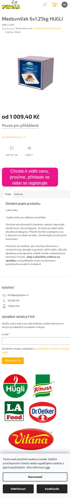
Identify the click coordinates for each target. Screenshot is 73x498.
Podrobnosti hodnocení (47, 28)
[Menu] (64, 4)
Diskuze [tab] (18, 194)
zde (47, 467)
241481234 (13, 300)
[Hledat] (45, 4)
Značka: (13, 32)
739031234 (13, 306)
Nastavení (35, 477)
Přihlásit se (13, 360)
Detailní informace (12, 137)
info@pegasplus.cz (18, 295)
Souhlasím (52, 489)
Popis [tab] (8, 194)
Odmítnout (18, 489)
